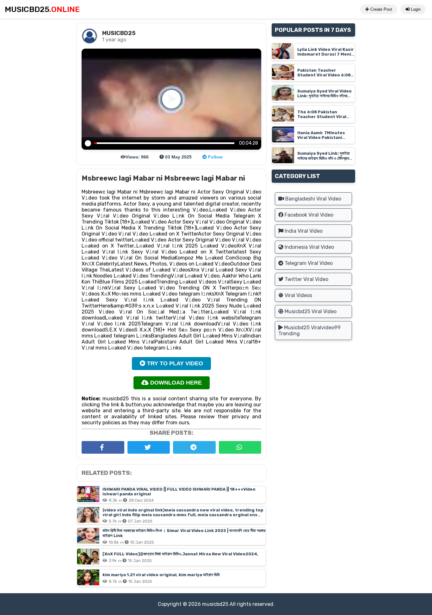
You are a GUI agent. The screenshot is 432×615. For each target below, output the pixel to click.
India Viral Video (303, 231)
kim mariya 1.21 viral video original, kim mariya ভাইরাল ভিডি (161, 574)
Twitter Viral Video (305, 279)
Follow (215, 156)
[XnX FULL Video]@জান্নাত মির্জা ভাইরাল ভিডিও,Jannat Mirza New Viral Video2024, (180, 554)
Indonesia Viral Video (308, 247)
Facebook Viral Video (308, 215)
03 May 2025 (178, 156)
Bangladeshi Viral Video (312, 199)
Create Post (380, 9)
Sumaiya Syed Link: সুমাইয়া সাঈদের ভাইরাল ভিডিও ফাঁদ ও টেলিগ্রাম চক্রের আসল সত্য (323, 158)
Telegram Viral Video (308, 263)
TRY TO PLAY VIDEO (174, 363)
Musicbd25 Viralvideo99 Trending (309, 331)
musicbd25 (215, 604)
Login (415, 9)
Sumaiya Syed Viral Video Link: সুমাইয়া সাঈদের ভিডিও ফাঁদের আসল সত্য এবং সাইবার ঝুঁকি (324, 96)
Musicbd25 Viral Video (309, 311)
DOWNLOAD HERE (175, 382)
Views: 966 (137, 156)
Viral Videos (297, 295)
